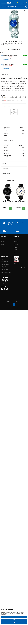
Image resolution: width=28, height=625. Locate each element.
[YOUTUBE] (7, 289)
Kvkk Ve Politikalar (4, 269)
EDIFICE (15, 247)
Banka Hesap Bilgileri (5, 264)
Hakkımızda (3, 239)
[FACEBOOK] (4, 289)
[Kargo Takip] (19, 3)
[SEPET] (25, 3)
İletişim (2, 244)
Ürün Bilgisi (5, 75)
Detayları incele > (6, 59)
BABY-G (15, 246)
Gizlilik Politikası (9, 301)
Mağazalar (3, 241)
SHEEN (15, 249)
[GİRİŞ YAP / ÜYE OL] (23, 3)
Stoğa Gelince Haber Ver (15, 49)
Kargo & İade (5, 168)
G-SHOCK (16, 244)
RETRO (15, 252)
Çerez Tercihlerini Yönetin (6, 272)
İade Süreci (3, 267)
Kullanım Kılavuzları (4, 261)
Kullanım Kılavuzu (6, 173)
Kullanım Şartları (16, 301)
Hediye (2, 259)
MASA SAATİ (16, 241)
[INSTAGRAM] (2, 289)
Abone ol (23, 267)
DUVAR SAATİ (16, 239)
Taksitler (4, 163)
